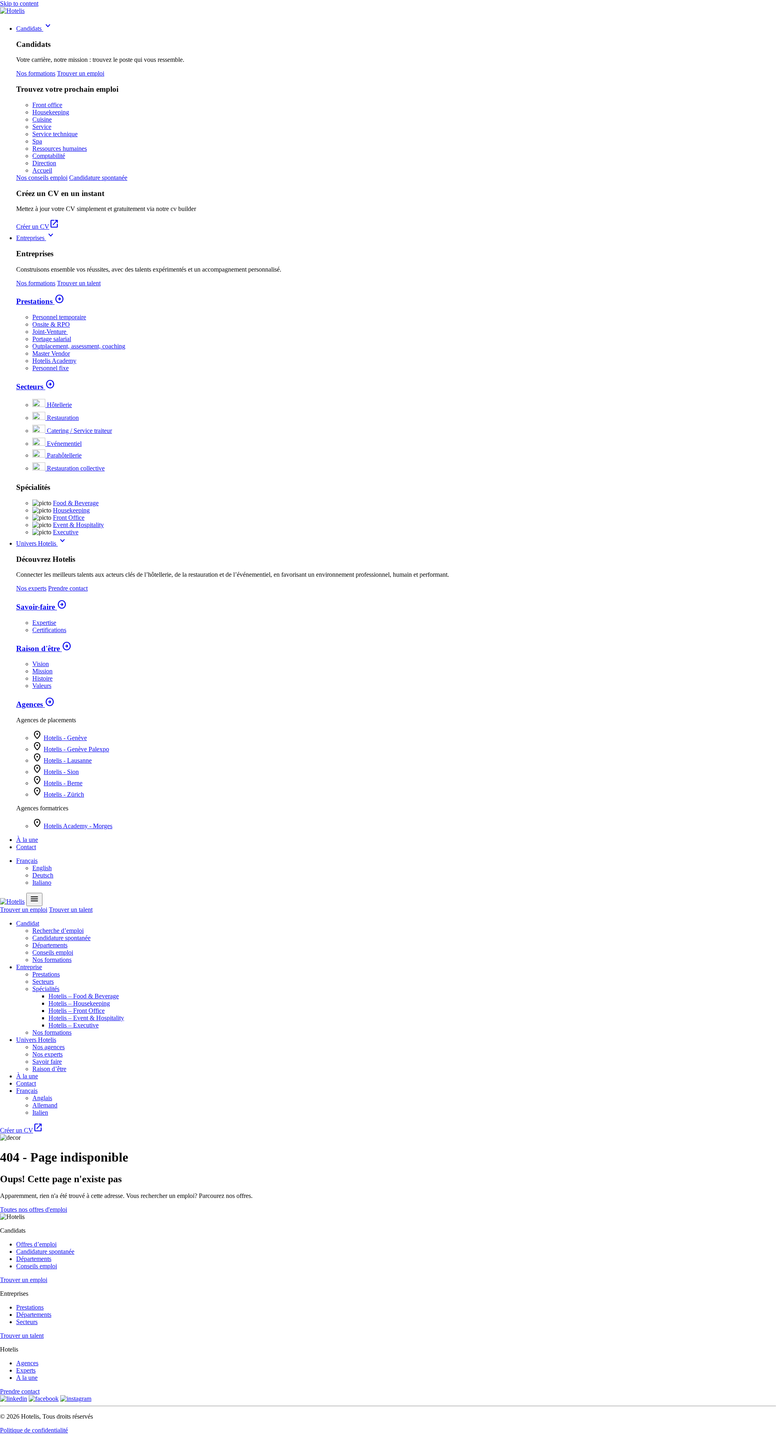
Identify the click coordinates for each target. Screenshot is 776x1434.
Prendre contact (68, 588)
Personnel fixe (50, 368)
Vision (40, 663)
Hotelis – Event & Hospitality (86, 1017)
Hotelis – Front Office (76, 1010)
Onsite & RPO (51, 324)
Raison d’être (49, 1068)
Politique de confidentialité (34, 1430)
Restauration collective (76, 468)
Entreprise (29, 967)
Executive (65, 532)
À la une (27, 839)
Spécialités (45, 988)
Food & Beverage (76, 503)
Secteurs (35, 386)
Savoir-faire (41, 607)
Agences (35, 704)
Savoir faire (47, 1061)
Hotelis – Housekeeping (79, 1003)
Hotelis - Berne (63, 783)
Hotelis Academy (54, 360)
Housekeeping (50, 112)
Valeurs (41, 685)
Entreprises (36, 237)
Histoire (42, 678)
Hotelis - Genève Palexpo (76, 749)
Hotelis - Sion (61, 771)
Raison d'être (44, 648)
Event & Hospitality (78, 524)
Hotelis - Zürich (64, 794)
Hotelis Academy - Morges (78, 825)
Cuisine (42, 119)
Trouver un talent (79, 283)
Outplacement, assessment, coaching (78, 346)
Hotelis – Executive (73, 1025)
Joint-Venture (50, 331)
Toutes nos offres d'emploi (33, 1209)
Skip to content (19, 3)
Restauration (63, 417)
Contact (26, 847)
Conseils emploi (52, 952)
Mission (42, 671)
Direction (44, 163)
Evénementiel (64, 443)
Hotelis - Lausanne (68, 760)
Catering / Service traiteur (79, 430)
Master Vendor (51, 353)
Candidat (27, 923)
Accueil (42, 170)
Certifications (49, 629)
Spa (37, 141)
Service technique (55, 134)
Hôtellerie (59, 404)
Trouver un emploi (80, 73)
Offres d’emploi (36, 1244)
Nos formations (35, 73)
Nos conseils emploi (41, 177)
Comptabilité (48, 155)
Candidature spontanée (98, 177)
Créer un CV (37, 226)
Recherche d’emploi (58, 930)
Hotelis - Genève (65, 737)
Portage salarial (51, 338)
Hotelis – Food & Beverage (83, 996)
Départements (49, 945)
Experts (26, 1370)
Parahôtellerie (64, 455)
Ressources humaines (59, 148)
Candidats (34, 28)
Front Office (68, 517)
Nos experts (31, 588)
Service (41, 126)
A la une (27, 1377)
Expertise (44, 622)
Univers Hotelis (41, 543)
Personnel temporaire (59, 317)
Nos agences (48, 1047)
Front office (47, 104)
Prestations (40, 301)
